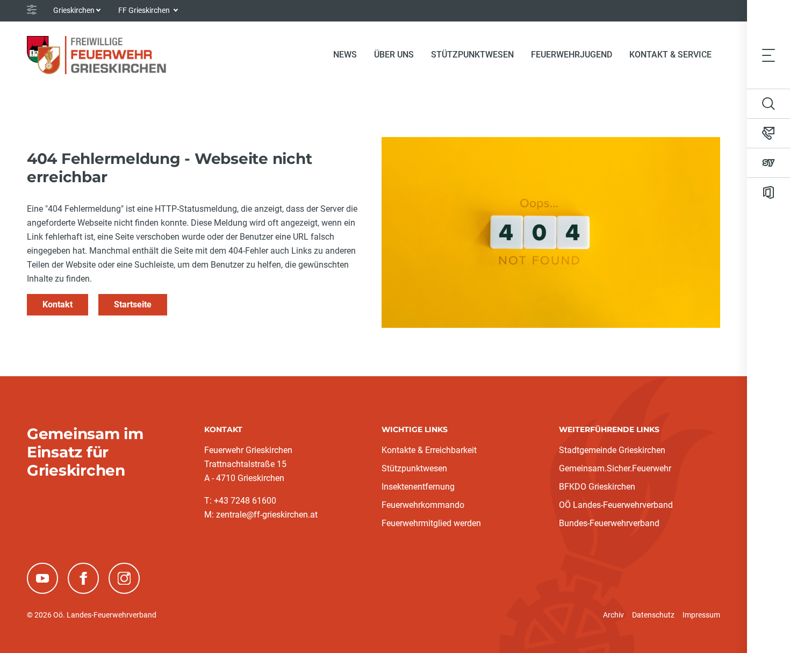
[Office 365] (768, 192)
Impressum (701, 615)
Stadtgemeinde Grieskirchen (612, 450)
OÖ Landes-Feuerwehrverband (616, 505)
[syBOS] (768, 162)
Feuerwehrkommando (423, 505)
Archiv (613, 615)
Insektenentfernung (418, 487)
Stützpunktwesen (472, 54)
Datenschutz (653, 615)
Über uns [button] (394, 54)
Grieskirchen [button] (74, 10)
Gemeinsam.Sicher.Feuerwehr (615, 468)
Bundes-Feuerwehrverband (609, 523)
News (345, 54)
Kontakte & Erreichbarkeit (429, 450)
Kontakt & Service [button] (670, 54)
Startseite (133, 304)
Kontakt (57, 304)
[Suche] (768, 103)
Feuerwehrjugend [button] (571, 54)
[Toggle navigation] (768, 54)
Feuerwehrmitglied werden (431, 523)
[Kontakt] (768, 133)
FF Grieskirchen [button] (144, 10)
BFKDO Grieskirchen (597, 487)
